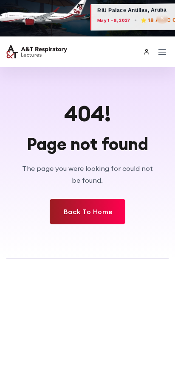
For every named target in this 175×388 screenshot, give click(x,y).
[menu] (162, 51)
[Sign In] (147, 51)
